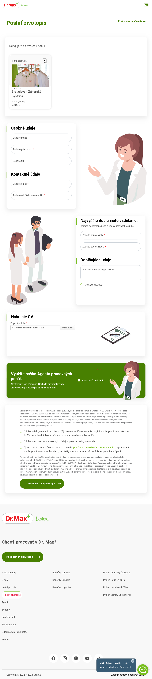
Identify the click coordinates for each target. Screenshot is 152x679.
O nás (5, 580)
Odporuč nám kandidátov (14, 632)
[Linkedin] (76, 658)
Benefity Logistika (61, 587)
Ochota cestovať (94, 284)
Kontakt (6, 639)
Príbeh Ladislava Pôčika (115, 587)
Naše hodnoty (9, 572)
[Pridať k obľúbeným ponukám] (44, 60)
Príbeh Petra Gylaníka (114, 580)
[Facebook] (53, 658)
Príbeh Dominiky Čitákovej (116, 572)
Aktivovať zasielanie (93, 380)
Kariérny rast (8, 617)
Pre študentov (9, 624)
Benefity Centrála (61, 580)
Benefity (6, 609)
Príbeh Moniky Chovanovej (117, 594)
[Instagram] (64, 658)
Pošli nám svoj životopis (41, 483)
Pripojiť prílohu (18, 323)
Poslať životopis (12, 594)
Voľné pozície (9, 587)
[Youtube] (87, 658)
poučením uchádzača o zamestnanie (93, 447)
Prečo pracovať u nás (130, 21)
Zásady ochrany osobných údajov (128, 674)
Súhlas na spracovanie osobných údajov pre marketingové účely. (59, 441)
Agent (5, 602)
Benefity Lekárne (61, 572)
